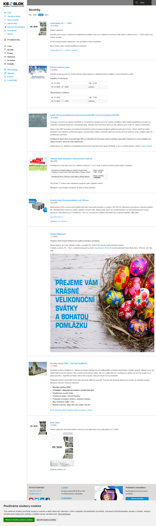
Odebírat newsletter (137, 498)
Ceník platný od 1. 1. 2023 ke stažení (63, 50)
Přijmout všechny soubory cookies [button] (19, 520)
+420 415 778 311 (35, 491)
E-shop (64, 488)
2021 (47, 15)
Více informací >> (56, 217)
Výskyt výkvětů (146, 146)
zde (64, 469)
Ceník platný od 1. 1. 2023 (60, 23)
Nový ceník (54, 423)
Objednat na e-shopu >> (59, 221)
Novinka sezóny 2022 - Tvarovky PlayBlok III (68, 363)
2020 (35, 15)
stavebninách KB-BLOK (103, 248)
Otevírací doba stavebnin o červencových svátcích (71, 159)
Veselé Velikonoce (58, 234)
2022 (41, 15)
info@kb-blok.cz (35, 494)
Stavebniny (66, 498)
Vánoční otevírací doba (59, 67)
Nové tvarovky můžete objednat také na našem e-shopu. (71, 410)
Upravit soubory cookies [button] (46, 520)
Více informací (64, 514)
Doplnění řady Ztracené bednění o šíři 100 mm (69, 200)
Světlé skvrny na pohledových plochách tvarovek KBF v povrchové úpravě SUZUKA (84, 115)
